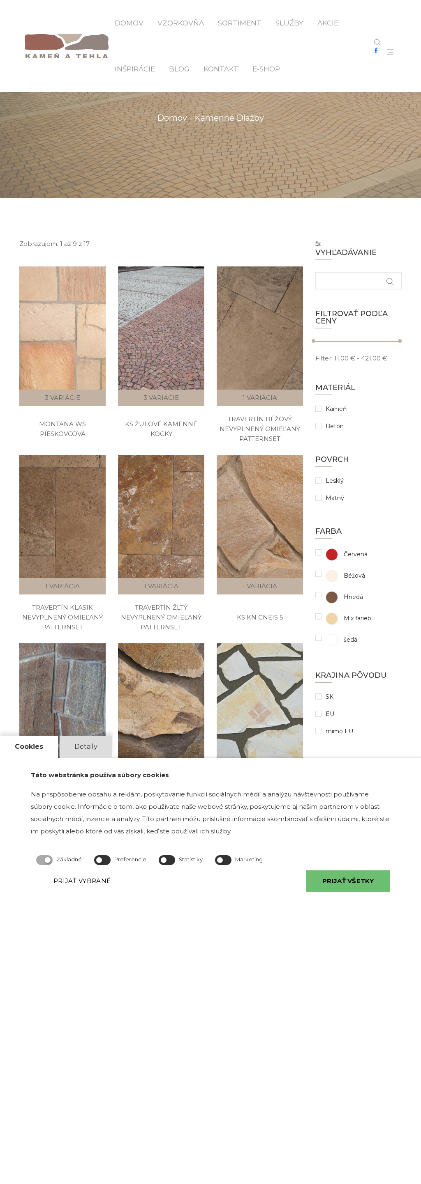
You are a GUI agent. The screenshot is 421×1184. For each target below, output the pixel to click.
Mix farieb (356, 618)
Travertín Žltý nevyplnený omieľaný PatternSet (161, 617)
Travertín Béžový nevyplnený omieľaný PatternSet (260, 429)
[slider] (313, 341)
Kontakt (221, 69)
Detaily (85, 746)
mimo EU (339, 731)
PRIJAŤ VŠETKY (348, 881)
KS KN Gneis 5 (260, 617)
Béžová (353, 575)
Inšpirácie (135, 69)
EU (330, 714)
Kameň (336, 409)
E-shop (266, 69)
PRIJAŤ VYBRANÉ (82, 881)
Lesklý (335, 480)
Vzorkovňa (180, 23)
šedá (349, 639)
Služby (289, 23)
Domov (129, 23)
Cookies (29, 746)
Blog (179, 69)
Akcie (327, 23)
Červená (355, 554)
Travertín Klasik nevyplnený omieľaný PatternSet (62, 617)
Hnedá (352, 597)
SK (329, 696)
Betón (335, 426)
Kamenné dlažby (229, 118)
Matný (335, 498)
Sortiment (239, 23)
